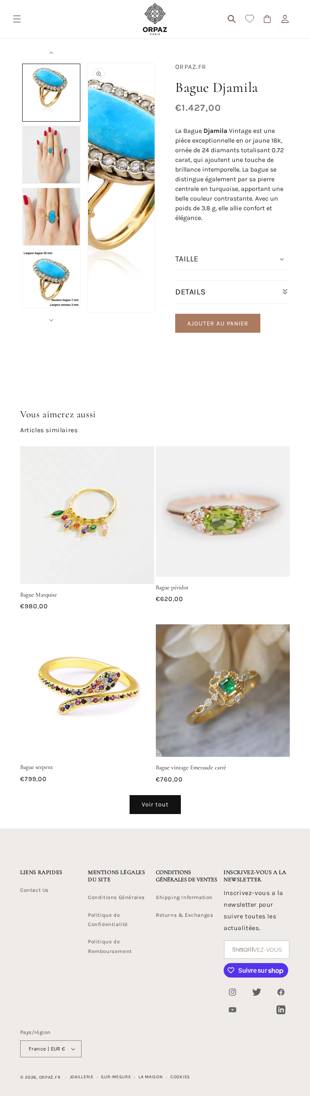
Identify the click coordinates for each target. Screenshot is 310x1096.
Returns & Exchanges (184, 915)
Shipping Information (184, 897)
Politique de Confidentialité (108, 919)
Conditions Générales (116, 897)
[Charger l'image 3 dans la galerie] (51, 217)
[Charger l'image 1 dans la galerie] (51, 93)
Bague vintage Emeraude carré (191, 767)
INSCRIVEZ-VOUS (258, 950)
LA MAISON (150, 1076)
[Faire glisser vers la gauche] (51, 53)
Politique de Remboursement (110, 946)
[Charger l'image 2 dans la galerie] (51, 155)
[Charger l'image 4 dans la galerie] (51, 279)
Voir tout (155, 804)
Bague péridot (172, 587)
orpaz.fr (50, 1077)
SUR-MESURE (116, 1076)
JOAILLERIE (82, 1076)
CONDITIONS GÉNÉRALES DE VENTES (186, 876)
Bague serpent (36, 767)
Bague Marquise (38, 594)
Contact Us (34, 890)
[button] (17, 19)
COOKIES (180, 1076)
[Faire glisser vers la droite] (51, 320)
